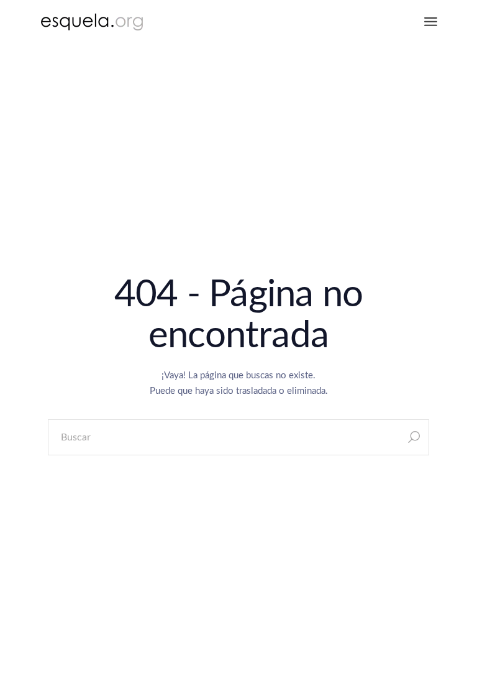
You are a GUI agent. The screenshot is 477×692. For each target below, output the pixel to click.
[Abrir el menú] (430, 22)
